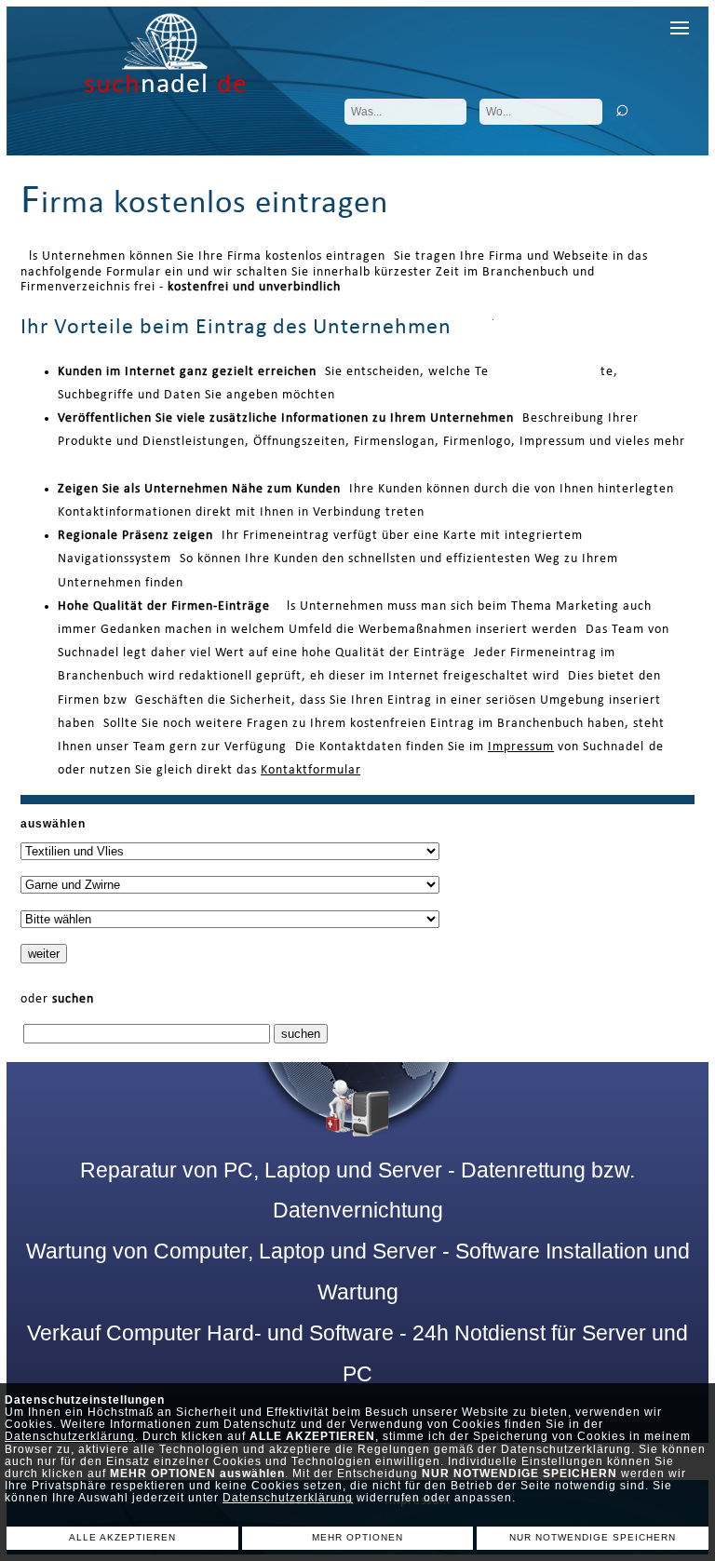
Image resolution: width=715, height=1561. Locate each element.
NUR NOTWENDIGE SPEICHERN (592, 1537)
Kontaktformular (310, 770)
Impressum (521, 747)
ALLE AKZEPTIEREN (122, 1537)
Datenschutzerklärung (70, 1436)
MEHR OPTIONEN (357, 1537)
